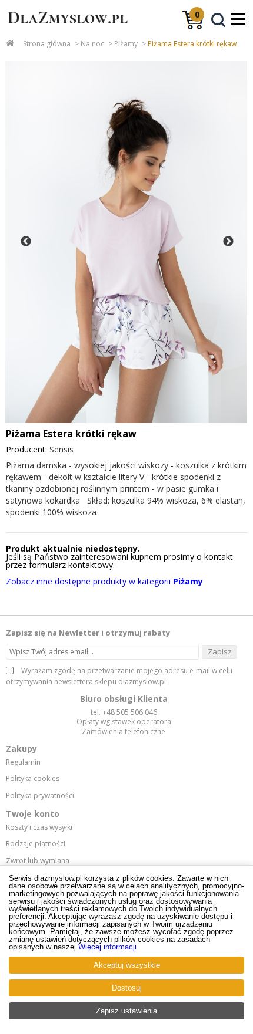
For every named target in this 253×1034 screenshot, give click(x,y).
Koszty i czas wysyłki (39, 827)
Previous (26, 242)
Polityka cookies (32, 778)
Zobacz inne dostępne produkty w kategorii (104, 581)
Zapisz (220, 651)
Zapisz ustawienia (126, 1010)
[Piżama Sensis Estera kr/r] (126, 242)
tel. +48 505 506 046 (124, 712)
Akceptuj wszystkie (127, 965)
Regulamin (23, 762)
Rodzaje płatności (35, 844)
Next (228, 242)
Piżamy (126, 44)
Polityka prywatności (40, 795)
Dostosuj (127, 988)
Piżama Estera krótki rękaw (192, 44)
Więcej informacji (107, 946)
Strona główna (47, 44)
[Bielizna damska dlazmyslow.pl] (64, 29)
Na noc (92, 44)
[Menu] (238, 19)
